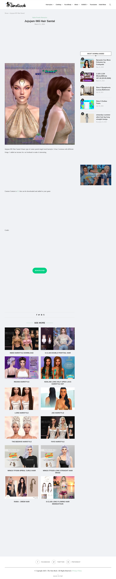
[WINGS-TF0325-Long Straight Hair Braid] (58, 456)
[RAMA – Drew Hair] (22, 487)
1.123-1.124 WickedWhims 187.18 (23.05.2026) (103, 76)
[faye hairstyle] (58, 427)
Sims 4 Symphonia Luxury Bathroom (103, 89)
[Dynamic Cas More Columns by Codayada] (87, 63)
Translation (93, 4)
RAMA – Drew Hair (21, 502)
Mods (76, 4)
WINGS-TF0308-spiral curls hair (22, 470)
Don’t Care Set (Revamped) (95, 174)
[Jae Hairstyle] (58, 398)
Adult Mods (102, 4)
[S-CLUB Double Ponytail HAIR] (58, 338)
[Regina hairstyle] (22, 367)
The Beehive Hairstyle (22, 442)
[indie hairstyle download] (22, 338)
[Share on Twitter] (39, 315)
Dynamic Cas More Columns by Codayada (103, 62)
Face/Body (67, 4)
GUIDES (84, 4)
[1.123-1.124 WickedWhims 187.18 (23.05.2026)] (87, 77)
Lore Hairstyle (22, 413)
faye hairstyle (57, 442)
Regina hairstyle (21, 382)
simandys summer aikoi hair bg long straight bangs (103, 117)
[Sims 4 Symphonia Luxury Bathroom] (87, 90)
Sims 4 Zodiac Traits (101, 102)
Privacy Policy (77, 571)
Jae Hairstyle (58, 413)
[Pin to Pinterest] (41, 315)
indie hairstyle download (21, 353)
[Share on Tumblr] (43, 315)
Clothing (58, 4)
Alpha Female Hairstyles (39, 17)
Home (6, 13)
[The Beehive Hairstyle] (22, 427)
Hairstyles (49, 4)
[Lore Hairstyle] (22, 398)
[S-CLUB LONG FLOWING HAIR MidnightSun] (58, 487)
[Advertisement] (40, 44)
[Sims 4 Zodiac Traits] (87, 104)
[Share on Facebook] (36, 315)
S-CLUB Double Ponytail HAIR (58, 353)
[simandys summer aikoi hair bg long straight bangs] (87, 118)
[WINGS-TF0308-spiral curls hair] (22, 456)
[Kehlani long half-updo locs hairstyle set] (58, 367)
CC (18, 191)
